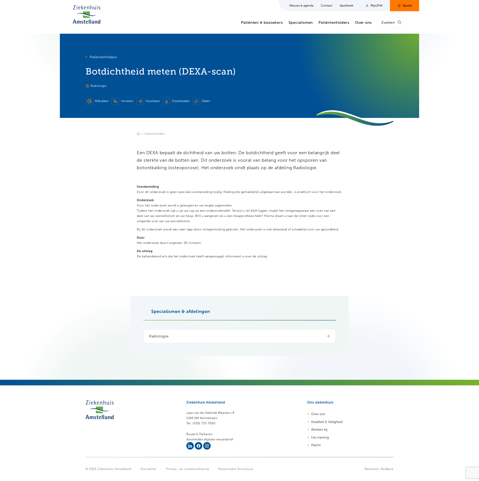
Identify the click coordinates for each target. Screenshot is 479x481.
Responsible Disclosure (235, 469)
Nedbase (387, 469)
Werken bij (319, 429)
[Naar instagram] (207, 446)
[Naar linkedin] (190, 446)
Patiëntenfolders (333, 22)
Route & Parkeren (199, 434)
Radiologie (159, 336)
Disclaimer (149, 469)
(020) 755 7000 (204, 423)
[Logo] (86, 14)
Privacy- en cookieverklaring (187, 469)
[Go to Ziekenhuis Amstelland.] (141, 133)
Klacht (316, 445)
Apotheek (346, 5)
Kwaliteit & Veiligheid (327, 422)
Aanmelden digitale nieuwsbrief (209, 439)
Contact (326, 5)
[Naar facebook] (198, 446)
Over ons (363, 22)
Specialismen (301, 22)
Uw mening (320, 437)
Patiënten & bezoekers (262, 22)
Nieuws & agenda (301, 5)
